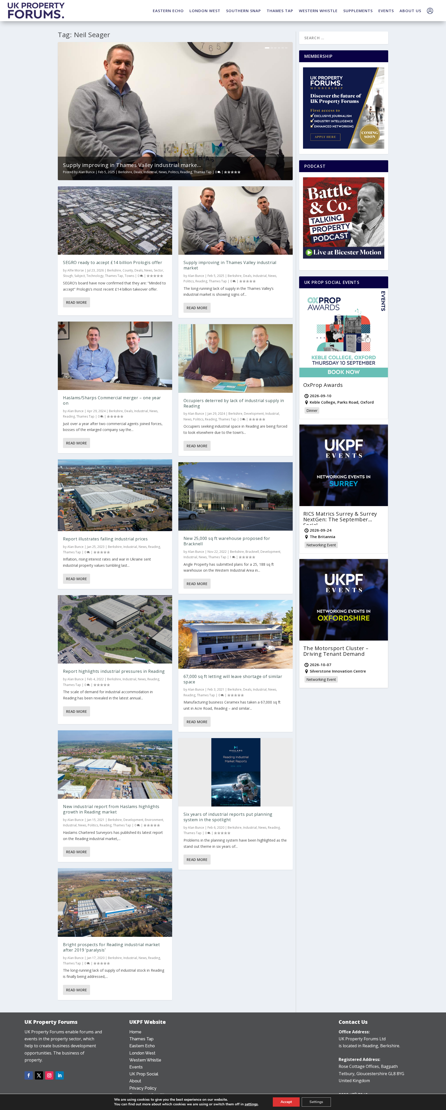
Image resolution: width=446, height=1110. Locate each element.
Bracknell (252, 551)
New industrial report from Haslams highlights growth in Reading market (111, 809)
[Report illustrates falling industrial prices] (115, 495)
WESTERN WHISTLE (318, 10)
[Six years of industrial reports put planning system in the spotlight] (235, 772)
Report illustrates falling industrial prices (105, 539)
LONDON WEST (204, 10)
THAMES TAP (280, 10)
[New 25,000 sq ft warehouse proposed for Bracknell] (235, 496)
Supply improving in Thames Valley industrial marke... (132, 165)
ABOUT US (410, 10)
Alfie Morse (75, 270)
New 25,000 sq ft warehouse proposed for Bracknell (227, 541)
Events (136, 1067)
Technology (94, 276)
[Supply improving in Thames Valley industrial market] (235, 220)
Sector (158, 270)
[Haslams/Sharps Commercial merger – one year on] (115, 356)
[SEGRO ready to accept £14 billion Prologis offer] (115, 220)
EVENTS (386, 10)
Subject (79, 276)
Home (135, 1031)
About (135, 1081)
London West (142, 1053)
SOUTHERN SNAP (243, 10)
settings (251, 1104)
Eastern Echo (142, 1045)
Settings (316, 1101)
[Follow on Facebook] (29, 1075)
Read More (76, 302)
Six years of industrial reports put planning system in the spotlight (228, 816)
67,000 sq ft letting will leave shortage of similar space (233, 679)
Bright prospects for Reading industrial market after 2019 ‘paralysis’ (111, 947)
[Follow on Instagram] (49, 1075)
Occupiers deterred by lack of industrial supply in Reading (234, 403)
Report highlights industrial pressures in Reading (114, 671)
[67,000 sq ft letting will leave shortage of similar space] (235, 634)
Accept (286, 1101)
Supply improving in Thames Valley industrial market (230, 265)
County (128, 270)
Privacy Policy (142, 1088)
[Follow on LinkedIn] (59, 1075)
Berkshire (125, 172)
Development (133, 820)
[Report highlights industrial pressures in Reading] (115, 629)
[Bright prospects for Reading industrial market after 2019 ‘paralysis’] (115, 902)
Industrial (150, 172)
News (163, 172)
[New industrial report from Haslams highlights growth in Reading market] (115, 764)
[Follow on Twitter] (39, 1075)
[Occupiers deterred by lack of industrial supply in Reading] (235, 358)
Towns (129, 276)
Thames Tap (203, 172)
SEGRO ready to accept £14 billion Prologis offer (112, 262)
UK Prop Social (143, 1074)
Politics (173, 172)
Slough (68, 276)
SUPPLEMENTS (358, 10)
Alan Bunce (86, 172)
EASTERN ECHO (168, 10)
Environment (154, 820)
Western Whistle (145, 1060)
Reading (186, 172)
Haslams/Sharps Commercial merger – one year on (112, 400)
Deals (138, 172)
